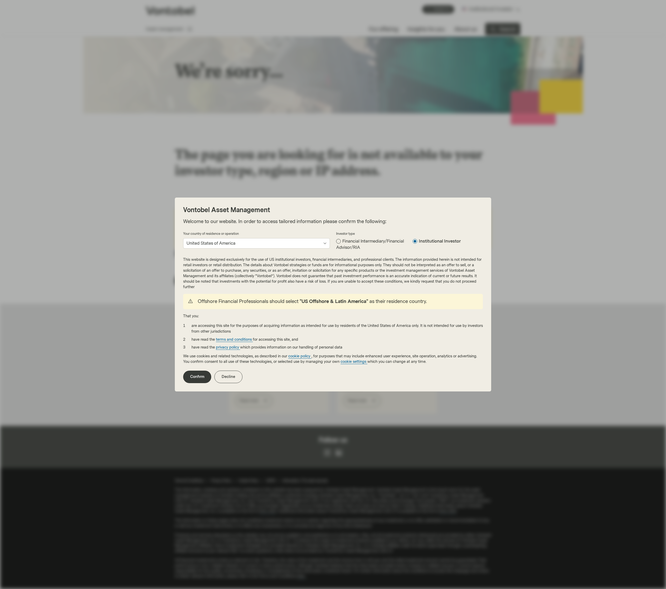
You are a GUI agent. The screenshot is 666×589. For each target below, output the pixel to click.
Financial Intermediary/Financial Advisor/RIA (370, 244)
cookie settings (354, 361)
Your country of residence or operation (211, 234)
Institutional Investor (440, 241)
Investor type (345, 234)
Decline (228, 377)
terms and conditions (234, 339)
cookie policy (299, 356)
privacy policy (228, 347)
